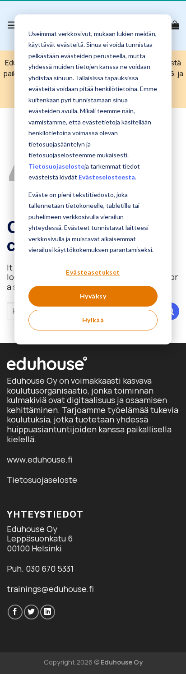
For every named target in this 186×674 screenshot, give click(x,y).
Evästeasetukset (93, 272)
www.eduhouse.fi (40, 459)
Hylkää (93, 320)
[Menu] (13, 25)
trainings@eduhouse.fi (50, 588)
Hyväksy (93, 296)
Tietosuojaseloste (56, 166)
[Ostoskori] (174, 24)
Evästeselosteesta (107, 177)
